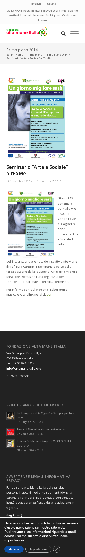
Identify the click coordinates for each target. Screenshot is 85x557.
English (36, 3)
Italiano (51, 3)
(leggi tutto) (14, 515)
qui (49, 294)
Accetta (14, 549)
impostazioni (14, 540)
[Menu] (72, 33)
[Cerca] (61, 33)
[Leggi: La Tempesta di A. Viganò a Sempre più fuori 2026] (10, 416)
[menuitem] (61, 33)
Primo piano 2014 (22, 49)
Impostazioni (38, 549)
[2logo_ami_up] (35, 33)
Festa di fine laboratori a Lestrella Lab (41, 429)
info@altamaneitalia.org (23, 368)
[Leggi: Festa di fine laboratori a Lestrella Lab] (10, 432)
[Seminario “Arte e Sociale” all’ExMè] (36, 119)
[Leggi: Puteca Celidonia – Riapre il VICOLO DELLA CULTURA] (10, 443)
